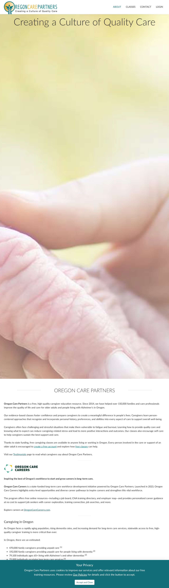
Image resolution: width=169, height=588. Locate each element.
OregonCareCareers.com (37, 509)
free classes (81, 446)
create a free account (45, 446)
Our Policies (80, 574)
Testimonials (19, 454)
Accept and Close (84, 582)
